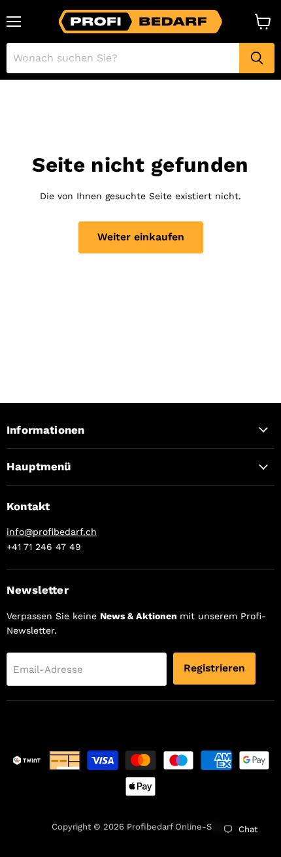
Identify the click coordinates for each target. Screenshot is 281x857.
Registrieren (214, 668)
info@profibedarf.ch (52, 531)
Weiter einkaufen (140, 237)
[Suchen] (256, 58)
